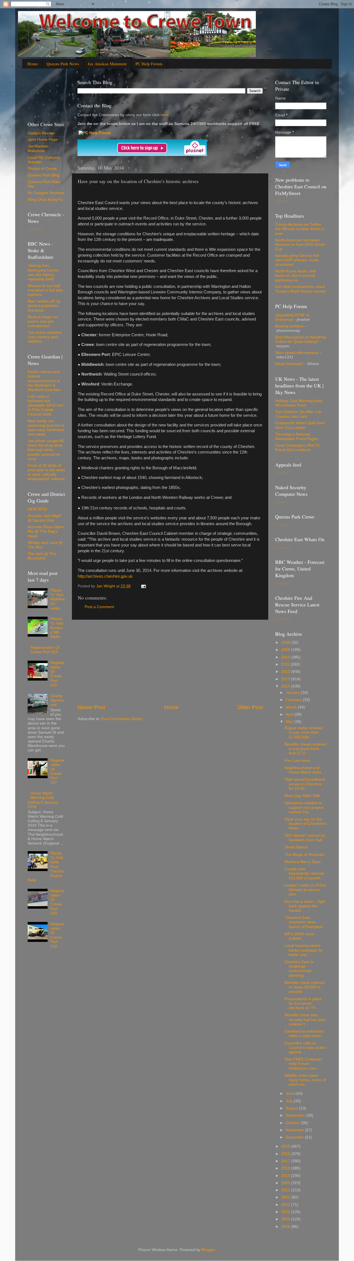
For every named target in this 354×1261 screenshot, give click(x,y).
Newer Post (91, 707)
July (290, 1101)
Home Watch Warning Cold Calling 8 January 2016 (43, 800)
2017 (286, 1161)
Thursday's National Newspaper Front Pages (296, 436)
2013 (286, 679)
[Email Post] (143, 586)
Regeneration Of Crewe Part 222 (57, 674)
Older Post (250, 707)
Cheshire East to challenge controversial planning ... (299, 969)
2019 (286, 1176)
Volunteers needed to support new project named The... (304, 807)
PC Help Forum (149, 63)
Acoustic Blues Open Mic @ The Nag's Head (46, 531)
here (164, 115)
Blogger (208, 1250)
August (292, 1108)
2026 (286, 1226)
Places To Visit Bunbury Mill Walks (56, 628)
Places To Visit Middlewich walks (57, 599)
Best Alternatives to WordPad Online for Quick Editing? (300, 339)
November (295, 1130)
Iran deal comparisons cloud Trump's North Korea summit (300, 289)
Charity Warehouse (57, 700)
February (294, 700)
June (290, 1093)
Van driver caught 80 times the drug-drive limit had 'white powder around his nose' (46, 450)
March (292, 707)
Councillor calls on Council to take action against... (305, 1047)
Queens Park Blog (43, 175)
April (290, 714)
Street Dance (296, 847)
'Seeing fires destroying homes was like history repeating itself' (43, 272)
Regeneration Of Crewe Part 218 (57, 935)
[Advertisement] (170, 661)
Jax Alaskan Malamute (107, 63)
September (296, 1115)
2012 (286, 671)
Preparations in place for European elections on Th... (303, 1003)
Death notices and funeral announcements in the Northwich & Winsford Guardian (44, 381)
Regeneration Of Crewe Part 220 (57, 902)
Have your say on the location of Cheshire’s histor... (305, 823)
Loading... (36, 229)
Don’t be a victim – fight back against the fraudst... (305, 906)
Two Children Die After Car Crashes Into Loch (298, 414)
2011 (286, 664)
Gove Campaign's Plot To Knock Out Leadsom (297, 447)
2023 (286, 1205)
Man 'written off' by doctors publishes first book (44, 305)
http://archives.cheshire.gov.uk (105, 576)
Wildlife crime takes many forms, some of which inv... (305, 1080)
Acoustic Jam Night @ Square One (44, 518)
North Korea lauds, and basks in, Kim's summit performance (295, 275)
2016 (286, 1154)
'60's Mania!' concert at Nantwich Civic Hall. (305, 837)
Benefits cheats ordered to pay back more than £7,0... (305, 748)
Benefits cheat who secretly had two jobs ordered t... (305, 1019)
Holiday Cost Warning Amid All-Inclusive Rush (298, 403)
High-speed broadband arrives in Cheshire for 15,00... (305, 783)
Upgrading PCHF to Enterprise (292, 317)
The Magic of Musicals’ (305, 855)
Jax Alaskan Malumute (38, 148)
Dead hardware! (289, 364)
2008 (286, 642)
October (293, 1123)
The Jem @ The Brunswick (42, 556)
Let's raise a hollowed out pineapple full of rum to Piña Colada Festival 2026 (45, 405)
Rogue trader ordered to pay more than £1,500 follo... (304, 732)
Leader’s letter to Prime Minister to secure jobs (305, 889)
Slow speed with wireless (297, 353)
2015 (286, 1146)
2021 (286, 1190)
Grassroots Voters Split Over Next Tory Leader (300, 425)
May (290, 722)
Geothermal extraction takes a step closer (304, 1033)
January (293, 693)
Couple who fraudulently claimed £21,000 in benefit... (304, 873)
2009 (286, 650)
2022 (286, 1197)
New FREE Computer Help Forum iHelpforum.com (303, 1063)
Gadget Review (41, 133)
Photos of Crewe (42, 168)
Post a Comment (99, 607)
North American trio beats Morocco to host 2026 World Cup (300, 244)
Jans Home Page (43, 139)
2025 (286, 1219)
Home (32, 63)
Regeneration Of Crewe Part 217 (57, 771)
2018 (286, 1168)
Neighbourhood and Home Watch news (303, 770)
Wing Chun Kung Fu (45, 199)
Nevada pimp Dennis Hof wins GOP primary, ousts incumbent (297, 260)
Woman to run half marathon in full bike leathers (45, 290)
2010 (286, 657)
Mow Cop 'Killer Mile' (303, 796)
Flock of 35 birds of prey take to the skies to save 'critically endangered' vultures (46, 472)
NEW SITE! (37, 509)
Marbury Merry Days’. (303, 862)
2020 (286, 1183)
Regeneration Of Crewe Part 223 (44, 649)
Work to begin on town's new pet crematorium (43, 321)
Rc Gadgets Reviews (46, 193)
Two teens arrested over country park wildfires (44, 336)
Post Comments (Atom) (121, 719)
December (295, 1137)
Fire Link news (297, 761)
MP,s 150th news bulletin (299, 936)
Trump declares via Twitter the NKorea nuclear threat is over (299, 228)
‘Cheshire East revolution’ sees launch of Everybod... (305, 922)
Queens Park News (62, 63)
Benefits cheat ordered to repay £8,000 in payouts (304, 987)
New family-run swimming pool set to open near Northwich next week (46, 428)
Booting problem (289, 326)
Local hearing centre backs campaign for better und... (304, 950)
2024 (286, 1212)
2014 (286, 686)
